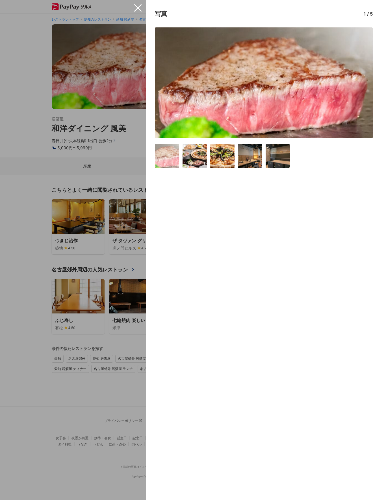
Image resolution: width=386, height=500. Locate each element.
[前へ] (165, 83)
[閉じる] (138, 8)
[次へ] (362, 83)
